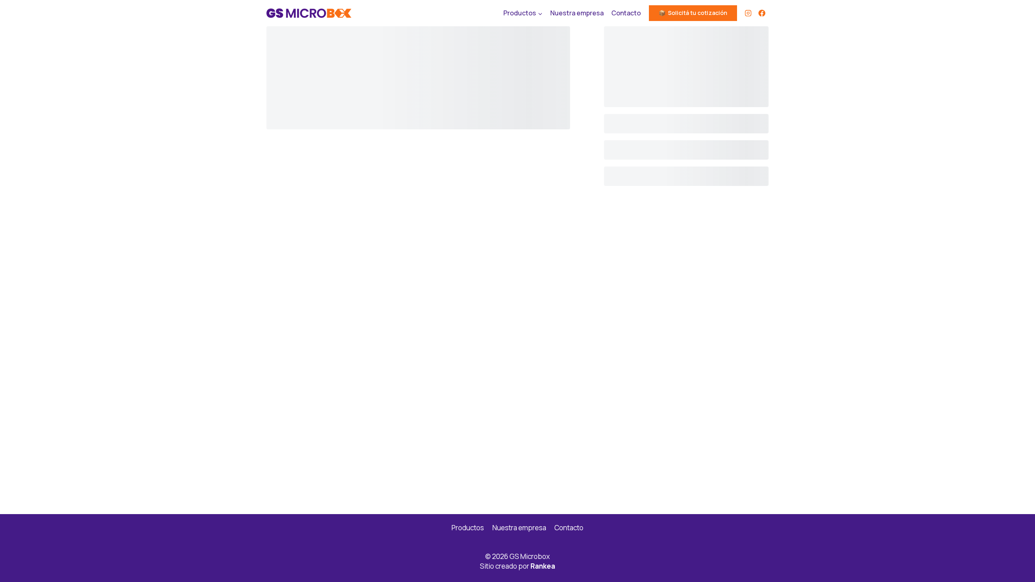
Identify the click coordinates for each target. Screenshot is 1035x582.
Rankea (542, 566)
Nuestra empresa (577, 12)
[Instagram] (748, 13)
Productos (468, 527)
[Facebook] (762, 13)
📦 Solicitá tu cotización (693, 13)
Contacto (626, 12)
